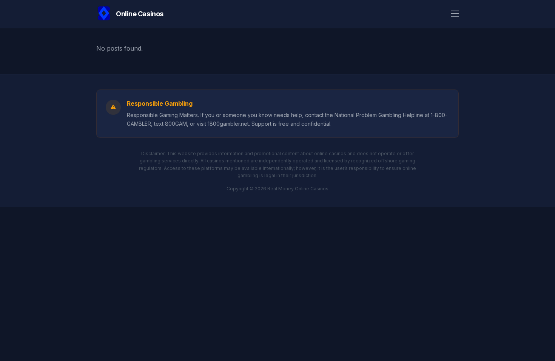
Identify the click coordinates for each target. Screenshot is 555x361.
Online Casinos (139, 14)
